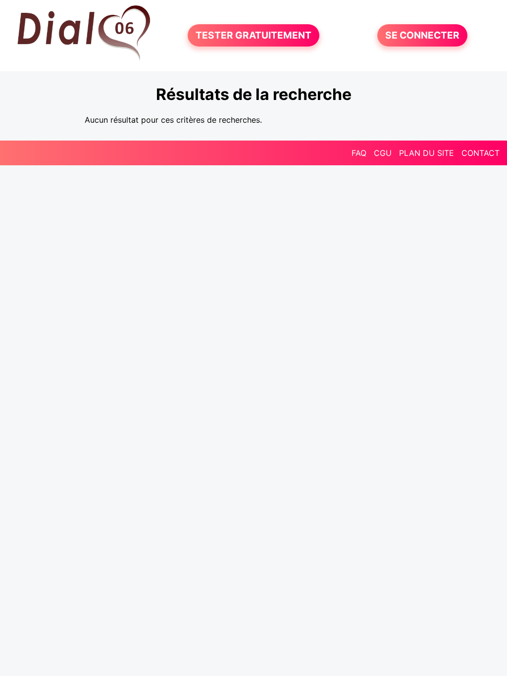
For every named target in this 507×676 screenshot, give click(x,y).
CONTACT (480, 153)
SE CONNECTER (422, 36)
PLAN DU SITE (426, 153)
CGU (383, 153)
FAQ (359, 153)
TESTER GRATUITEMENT (253, 36)
